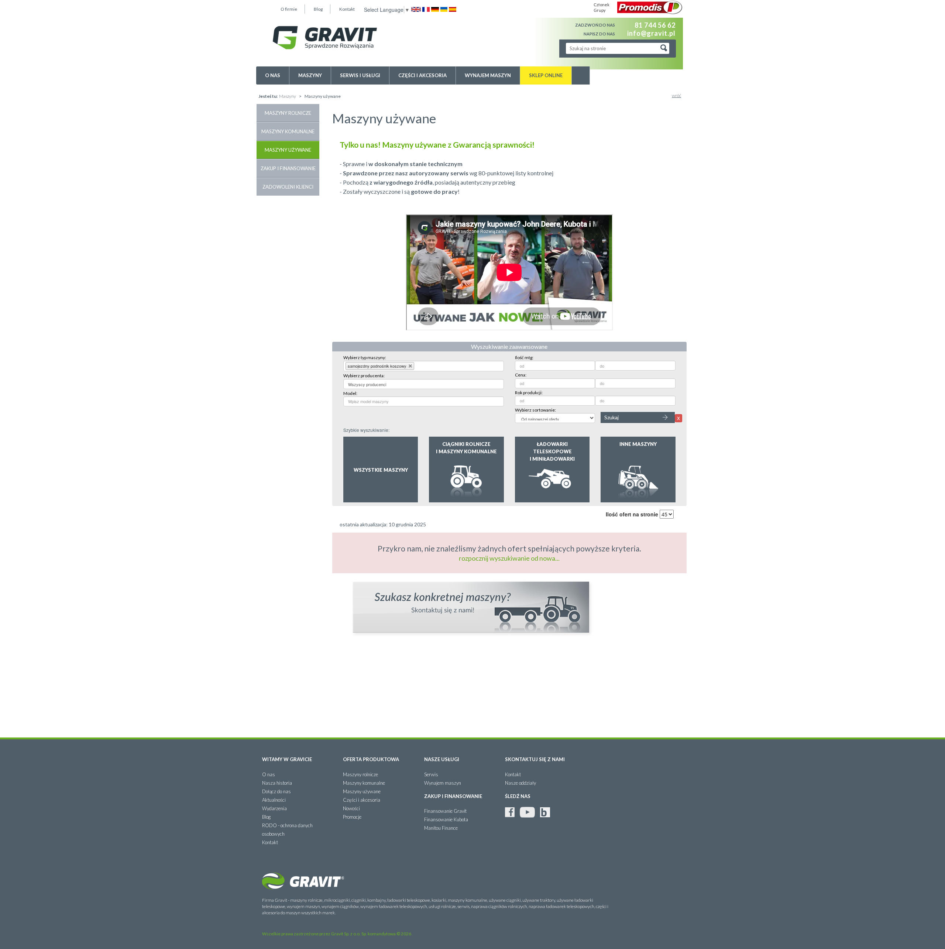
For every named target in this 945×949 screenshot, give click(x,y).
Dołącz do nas (276, 791)
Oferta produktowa (371, 759)
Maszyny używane (288, 150)
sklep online (546, 75)
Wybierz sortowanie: (535, 410)
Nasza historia (277, 783)
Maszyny (310, 75)
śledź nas (517, 796)
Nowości (351, 808)
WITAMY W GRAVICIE (287, 759)
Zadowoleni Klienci (287, 187)
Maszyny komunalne (288, 131)
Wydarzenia (274, 808)
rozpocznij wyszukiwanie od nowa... (509, 558)
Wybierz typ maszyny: (364, 357)
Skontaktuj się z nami (535, 759)
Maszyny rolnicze (288, 113)
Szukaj (611, 417)
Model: (350, 393)
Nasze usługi (441, 759)
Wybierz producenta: (364, 375)
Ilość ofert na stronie (632, 514)
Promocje (352, 817)
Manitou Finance (441, 828)
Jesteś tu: (268, 96)
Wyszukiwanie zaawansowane (509, 346)
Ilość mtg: (524, 357)
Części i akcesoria (422, 75)
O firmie (289, 9)
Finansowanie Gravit (445, 811)
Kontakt (347, 9)
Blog (318, 9)
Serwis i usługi (360, 75)
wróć (676, 95)
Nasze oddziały (520, 783)
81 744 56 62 (655, 25)
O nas (272, 75)
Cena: (520, 375)
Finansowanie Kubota (446, 819)
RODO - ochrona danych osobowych (287, 829)
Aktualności (274, 800)
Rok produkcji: (529, 392)
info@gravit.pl (651, 33)
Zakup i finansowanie (288, 168)
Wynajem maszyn (488, 75)
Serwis (431, 774)
